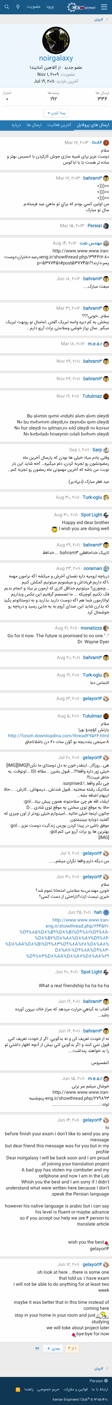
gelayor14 (92, 698)
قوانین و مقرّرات (76, 1389)
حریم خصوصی (48, 1389)
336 (102, 99)
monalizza (91, 628)
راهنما (28, 1389)
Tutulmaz (92, 396)
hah (98, 912)
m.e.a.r (95, 344)
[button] (104, 7)
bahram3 (92, 178)
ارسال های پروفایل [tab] (93, 125)
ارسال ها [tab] (34, 125)
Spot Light (91, 515)
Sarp (97, 450)
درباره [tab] (16, 125)
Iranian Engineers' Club (80, 1399)
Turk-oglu (92, 497)
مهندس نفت (91, 243)
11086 (97, 142)
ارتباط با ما (100, 1389)
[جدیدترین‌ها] (18, 7)
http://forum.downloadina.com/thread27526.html (58, 736)
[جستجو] (6, 7)
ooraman (93, 568)
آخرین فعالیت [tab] (59, 125)
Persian (97, 1381)
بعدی (55, 1349)
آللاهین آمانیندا (43, 67)
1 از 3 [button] (72, 1348)
